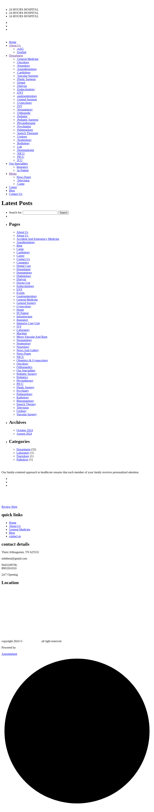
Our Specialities (18, 163)
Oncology (23, 62)
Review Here (9, 506)
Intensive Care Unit (28, 323)
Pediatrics (22, 377)
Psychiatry (23, 390)
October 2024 (25, 430)
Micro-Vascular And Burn (32, 336)
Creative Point (25, 647)
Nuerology (23, 456)
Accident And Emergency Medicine (38, 238)
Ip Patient (23, 170)
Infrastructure (24, 316)
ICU (20, 160)
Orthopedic (24, 113)
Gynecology (24, 102)
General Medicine (27, 59)
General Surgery (26, 303)
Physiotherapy (25, 380)
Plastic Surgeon (26, 79)
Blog (12, 190)
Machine (22, 333)
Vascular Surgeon (27, 75)
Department (16, 55)
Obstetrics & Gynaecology (32, 360)
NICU (21, 153)
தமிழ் (20, 48)
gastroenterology (27, 96)
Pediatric (22, 116)
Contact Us (15, 194)
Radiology (23, 397)
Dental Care (24, 265)
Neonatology (25, 109)
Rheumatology (25, 400)
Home (12, 42)
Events (21, 292)
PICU (20, 156)
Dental (21, 82)
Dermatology (24, 272)
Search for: (15, 212)
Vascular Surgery (27, 414)
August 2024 (24, 433)
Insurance (22, 167)
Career (13, 187)
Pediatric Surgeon (27, 119)
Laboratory (23, 330)
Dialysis (22, 86)
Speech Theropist (27, 133)
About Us (15, 45)
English (21, 52)
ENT (20, 92)
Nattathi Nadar (32, 641)
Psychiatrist (24, 126)
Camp (20, 183)
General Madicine (19, 529)
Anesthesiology (26, 242)
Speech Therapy (26, 404)
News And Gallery (28, 350)
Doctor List (23, 282)
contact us (15, 536)
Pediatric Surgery (27, 373)
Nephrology (24, 140)
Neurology (23, 65)
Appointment (9, 653)
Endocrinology (26, 89)
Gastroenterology (27, 296)
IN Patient (23, 313)
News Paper (24, 177)
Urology (22, 136)
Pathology (23, 459)
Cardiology (24, 72)
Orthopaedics (24, 367)
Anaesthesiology (27, 69)
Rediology (23, 143)
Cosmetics (23, 262)
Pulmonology (25, 129)
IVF (19, 106)
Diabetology (24, 276)
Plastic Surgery (25, 387)
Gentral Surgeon (27, 99)
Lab (19, 146)
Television (23, 180)
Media (13, 173)
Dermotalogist (25, 150)
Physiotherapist (26, 123)
